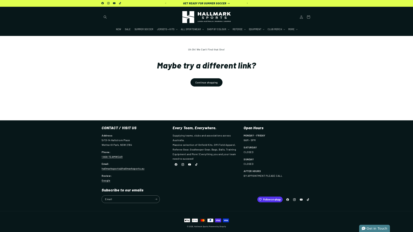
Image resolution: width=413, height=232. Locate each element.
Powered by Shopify (217, 226)
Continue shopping (206, 82)
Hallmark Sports (201, 226)
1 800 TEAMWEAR (112, 156)
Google (106, 180)
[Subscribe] (156, 199)
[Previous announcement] (165, 3)
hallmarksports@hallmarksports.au (123, 168)
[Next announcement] (247, 3)
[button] (105, 17)
